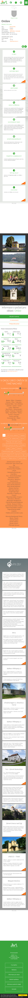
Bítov (12, 400)
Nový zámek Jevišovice (13, 486)
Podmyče (19, 411)
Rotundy (18, 451)
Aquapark (22, 435)
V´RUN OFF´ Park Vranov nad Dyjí (14, 464)
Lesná (19, 406)
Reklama (14, 970)
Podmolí (12, 411)
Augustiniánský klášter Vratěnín (14, 510)
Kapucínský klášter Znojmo (14, 507)
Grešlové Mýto (9, 404)
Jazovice (9, 406)
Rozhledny (22, 445)
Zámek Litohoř (13, 523)
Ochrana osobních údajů (14, 984)
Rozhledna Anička (13, 477)
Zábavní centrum (12, 458)
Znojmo (11, 29)
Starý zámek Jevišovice (13, 485)
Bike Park (17, 455)
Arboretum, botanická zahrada (10, 445)
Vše (4, 435)
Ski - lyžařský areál (14, 438)
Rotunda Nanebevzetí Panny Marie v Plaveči (14, 517)
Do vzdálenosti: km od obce (10, 388)
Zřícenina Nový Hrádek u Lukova (14, 469)
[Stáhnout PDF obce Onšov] (23, 46)
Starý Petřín (13, 413)
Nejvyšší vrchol (9, 455)
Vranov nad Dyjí (13, 416)
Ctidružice (18, 402)
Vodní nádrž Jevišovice (14, 483)
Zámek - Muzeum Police (14, 504)
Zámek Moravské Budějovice (14, 502)
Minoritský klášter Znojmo (14, 497)
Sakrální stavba (22, 458)
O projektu (14, 965)
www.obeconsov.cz (14, 41)
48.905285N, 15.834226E (15, 31)
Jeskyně (23, 451)
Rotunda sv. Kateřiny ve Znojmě (14, 494)
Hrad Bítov (14, 474)
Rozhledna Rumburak (14, 472)
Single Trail (24, 455)
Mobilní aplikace (14, 979)
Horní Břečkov (19, 404)
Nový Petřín (9, 409)
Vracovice (16, 414)
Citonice (8, 402)
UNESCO (6, 438)
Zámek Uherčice (13, 488)
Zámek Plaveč (14, 520)
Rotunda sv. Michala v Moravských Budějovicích (14, 499)
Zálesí (18, 418)
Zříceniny (19, 448)
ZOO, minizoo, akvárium (12, 435)
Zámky (13, 448)
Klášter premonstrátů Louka (14, 513)
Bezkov (8, 400)
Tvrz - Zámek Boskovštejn (13, 476)
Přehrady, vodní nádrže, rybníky (14, 442)
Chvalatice (18, 400)
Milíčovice (16, 407)
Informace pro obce (14, 974)
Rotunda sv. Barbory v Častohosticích (14, 480)
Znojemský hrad (13, 492)
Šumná (10, 414)
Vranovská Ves (11, 418)
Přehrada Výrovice (14, 525)
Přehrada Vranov (14, 467)
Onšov (5, 21)
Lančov (15, 406)
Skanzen (22, 438)
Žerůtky (14, 420)
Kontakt (14, 989)
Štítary (20, 413)
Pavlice (7, 411)
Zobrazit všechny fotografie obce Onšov (14, 303)
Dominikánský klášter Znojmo (14, 506)
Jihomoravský (12, 26)
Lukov (10, 407)
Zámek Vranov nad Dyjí (13, 462)
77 (10, 38)
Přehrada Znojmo (13, 490)
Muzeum (4, 458)
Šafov (7, 413)
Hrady (8, 448)
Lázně (2, 455)
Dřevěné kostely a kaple (8, 451)
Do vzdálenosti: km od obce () (14, 423)
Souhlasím (22, 995)
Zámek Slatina (13, 522)
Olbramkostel (18, 409)
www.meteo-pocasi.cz (12, 371)
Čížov (13, 402)
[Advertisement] (14, 219)
